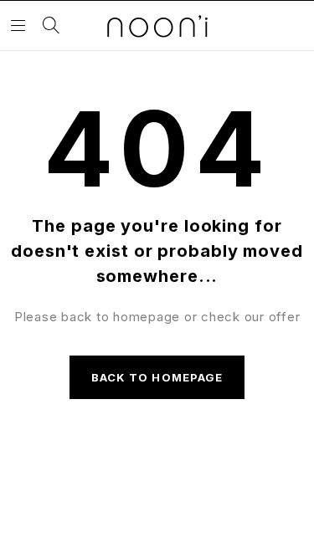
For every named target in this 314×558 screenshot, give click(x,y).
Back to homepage (157, 377)
